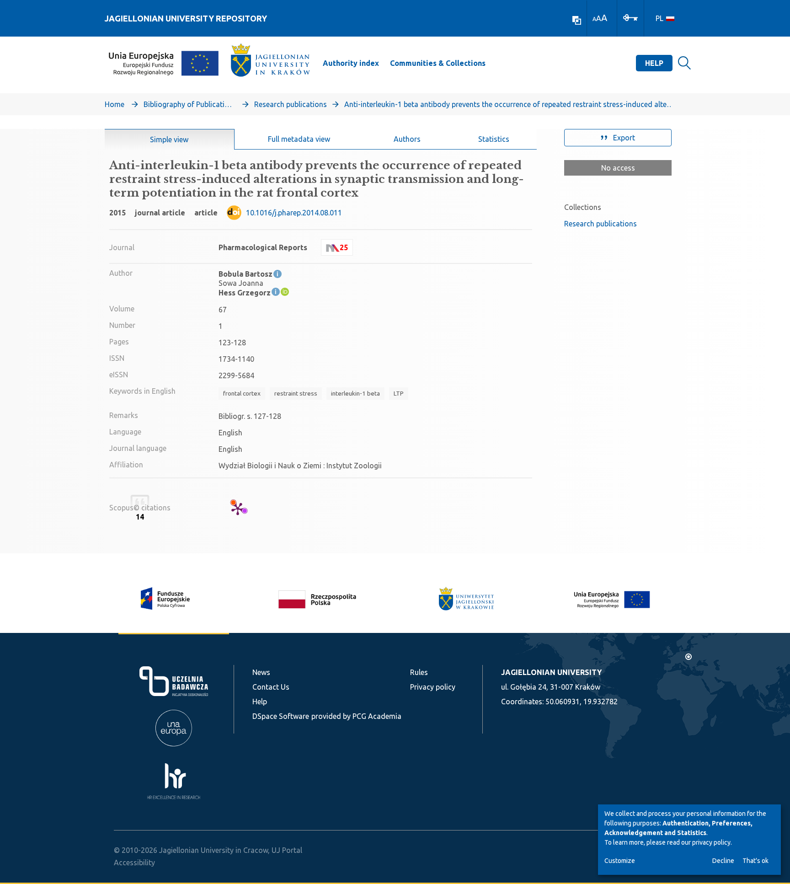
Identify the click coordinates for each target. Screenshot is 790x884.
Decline (723, 860)
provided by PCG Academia (356, 716)
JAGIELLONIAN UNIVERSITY (551, 672)
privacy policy (711, 842)
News (261, 672)
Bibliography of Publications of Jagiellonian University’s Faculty (189, 104)
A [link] (594, 19)
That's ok (755, 860)
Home (114, 104)
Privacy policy (432, 687)
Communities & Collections (438, 63)
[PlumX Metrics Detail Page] (237, 508)
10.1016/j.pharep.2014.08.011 (294, 213)
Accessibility (134, 862)
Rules (419, 672)
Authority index (351, 63)
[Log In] (630, 17)
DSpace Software (280, 716)
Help (654, 63)
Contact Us (270, 687)
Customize (619, 860)
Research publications (290, 104)
